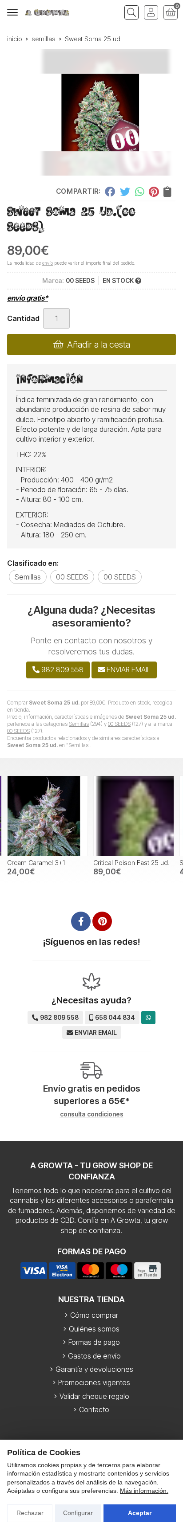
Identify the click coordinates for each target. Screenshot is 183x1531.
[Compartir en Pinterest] (154, 191)
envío (47, 263)
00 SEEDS (119, 723)
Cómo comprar (94, 1315)
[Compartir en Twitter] (125, 191)
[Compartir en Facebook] (110, 191)
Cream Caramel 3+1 (36, 862)
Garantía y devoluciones (94, 1369)
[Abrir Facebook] (81, 921)
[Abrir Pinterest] (102, 921)
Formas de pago (94, 1342)
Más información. (144, 1490)
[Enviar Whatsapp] (148, 1017)
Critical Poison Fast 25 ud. (131, 862)
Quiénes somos (94, 1328)
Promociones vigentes (94, 1382)
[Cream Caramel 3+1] (48, 816)
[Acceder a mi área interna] (151, 12)
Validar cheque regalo (94, 1396)
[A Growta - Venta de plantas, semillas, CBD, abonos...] (47, 12)
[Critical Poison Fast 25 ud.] (134, 816)
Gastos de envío (94, 1355)
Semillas (79, 723)
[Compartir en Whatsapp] (139, 191)
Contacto (94, 1409)
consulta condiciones (91, 1114)
